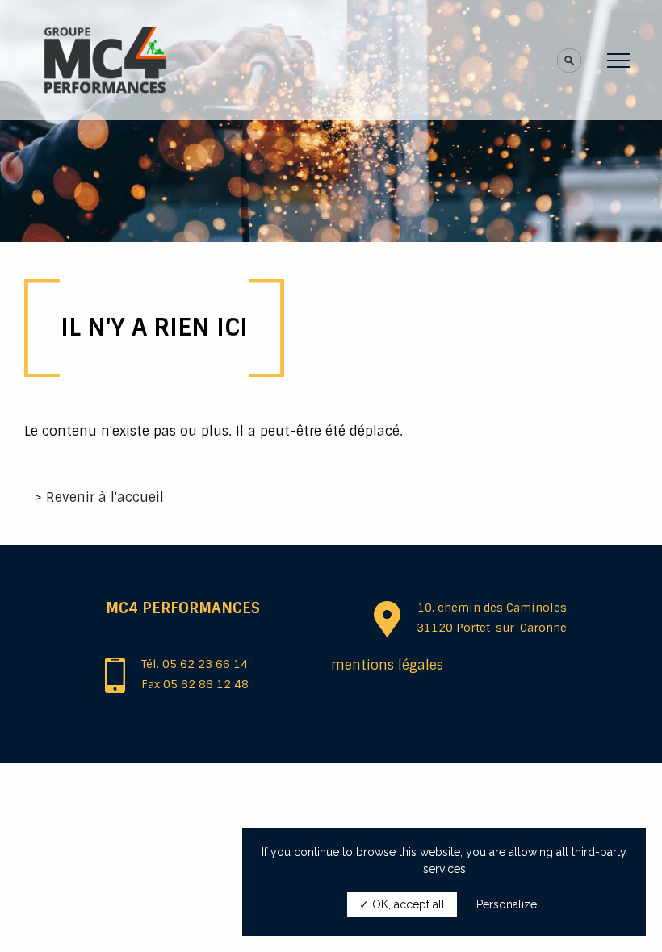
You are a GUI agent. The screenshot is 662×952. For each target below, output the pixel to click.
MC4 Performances (183, 608)
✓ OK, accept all (402, 904)
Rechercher (501, 72)
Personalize (506, 904)
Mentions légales (387, 665)
